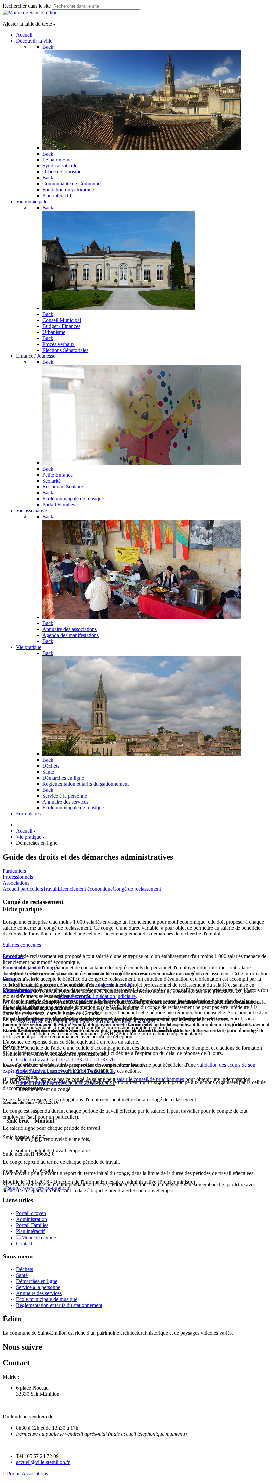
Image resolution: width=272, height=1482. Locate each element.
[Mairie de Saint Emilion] (30, 12)
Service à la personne (38, 1287)
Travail (50, 889)
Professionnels (18, 877)
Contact (24, 1243)
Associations (16, 883)
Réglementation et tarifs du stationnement (59, 1305)
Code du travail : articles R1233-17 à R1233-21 (65, 1071)
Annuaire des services (39, 1293)
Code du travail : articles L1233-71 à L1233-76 (65, 1059)
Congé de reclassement (137, 889)
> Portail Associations (25, 1473)
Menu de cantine (38, 1237)
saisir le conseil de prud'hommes (150, 1079)
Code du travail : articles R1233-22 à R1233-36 (65, 1083)
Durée (9, 979)
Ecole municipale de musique (46, 1299)
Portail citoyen (31, 1213)
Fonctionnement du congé (30, 967)
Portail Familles (32, 1225)
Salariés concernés (22, 945)
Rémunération (17, 990)
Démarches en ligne (36, 1281)
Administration (31, 1219)
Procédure (13, 956)
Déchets (24, 1269)
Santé (22, 1275)
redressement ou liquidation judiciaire (97, 996)
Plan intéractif (30, 1231)
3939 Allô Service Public (85, 1021)
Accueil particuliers (23, 889)
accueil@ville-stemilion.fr (43, 1462)
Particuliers (14, 871)
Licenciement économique (85, 889)
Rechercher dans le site (27, 6)
